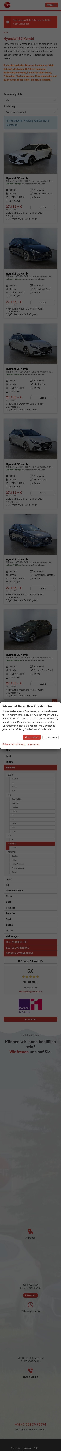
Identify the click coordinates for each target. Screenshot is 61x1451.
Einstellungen (50, 737)
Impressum (33, 744)
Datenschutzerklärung (13, 744)
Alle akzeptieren (32, 737)
